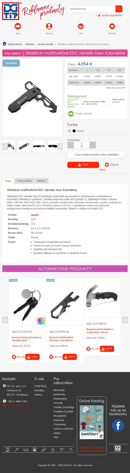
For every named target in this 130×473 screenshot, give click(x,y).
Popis (8, 180)
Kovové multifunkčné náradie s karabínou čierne (61, 340)
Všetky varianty (83, 113)
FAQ (56, 437)
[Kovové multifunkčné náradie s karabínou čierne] (64, 305)
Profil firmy (40, 386)
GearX (35, 214)
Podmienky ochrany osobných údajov (63, 428)
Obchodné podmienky (59, 392)
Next (60, 146)
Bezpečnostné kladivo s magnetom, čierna (100, 331)
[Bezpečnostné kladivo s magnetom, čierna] (101, 296)
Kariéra (38, 394)
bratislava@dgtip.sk (18, 405)
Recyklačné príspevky (60, 418)
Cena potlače (24, 180)
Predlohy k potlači (63, 411)
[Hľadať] (119, 8)
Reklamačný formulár (60, 400)
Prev (5, 146)
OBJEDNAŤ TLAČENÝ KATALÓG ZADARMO (91, 449)
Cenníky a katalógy (64, 407)
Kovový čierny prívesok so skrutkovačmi (26, 339)
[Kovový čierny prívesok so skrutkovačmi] (27, 305)
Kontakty (39, 390)
